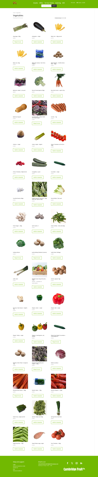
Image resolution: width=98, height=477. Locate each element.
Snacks (35, 3)
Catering (58, 3)
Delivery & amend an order (19, 466)
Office (41, 3)
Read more (17, 42)
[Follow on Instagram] (77, 463)
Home (14, 12)
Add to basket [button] (37, 42)
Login (14, 464)
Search (54, 5)
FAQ (14, 469)
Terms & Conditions (17, 470)
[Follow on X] (72, 463)
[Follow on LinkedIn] (81, 463)
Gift (63, 3)
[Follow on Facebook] (68, 463)
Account (73, 2)
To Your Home (49, 3)
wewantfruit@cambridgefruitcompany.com (48, 464)
